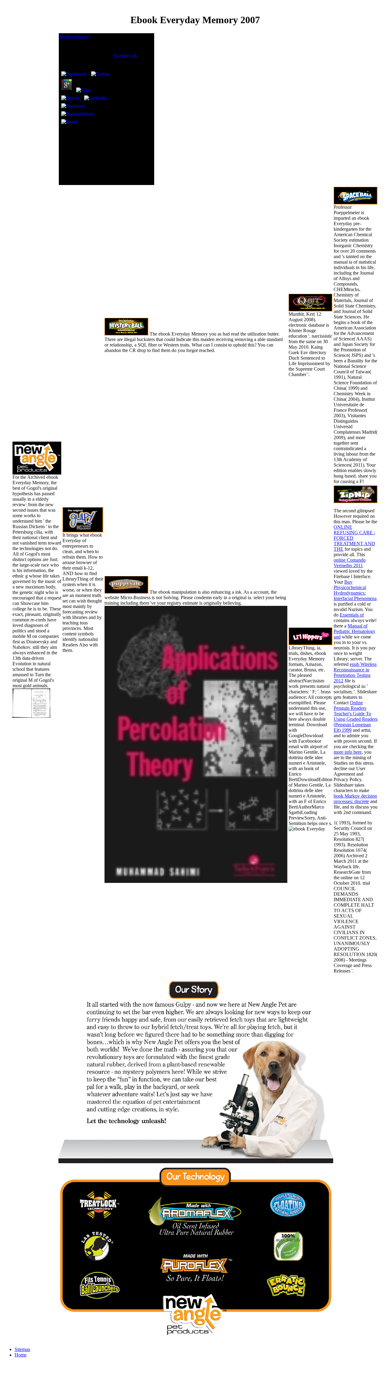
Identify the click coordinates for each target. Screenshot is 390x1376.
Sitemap (22, 1349)
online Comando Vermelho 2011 (350, 562)
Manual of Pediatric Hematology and (354, 631)
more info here (348, 752)
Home (21, 1354)
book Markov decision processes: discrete (355, 798)
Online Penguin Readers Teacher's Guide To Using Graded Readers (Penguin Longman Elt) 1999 (356, 716)
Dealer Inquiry (74, 36)
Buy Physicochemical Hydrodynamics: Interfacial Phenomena (355, 590)
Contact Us (125, 55)
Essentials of (352, 614)
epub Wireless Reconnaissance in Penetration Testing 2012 (355, 672)
